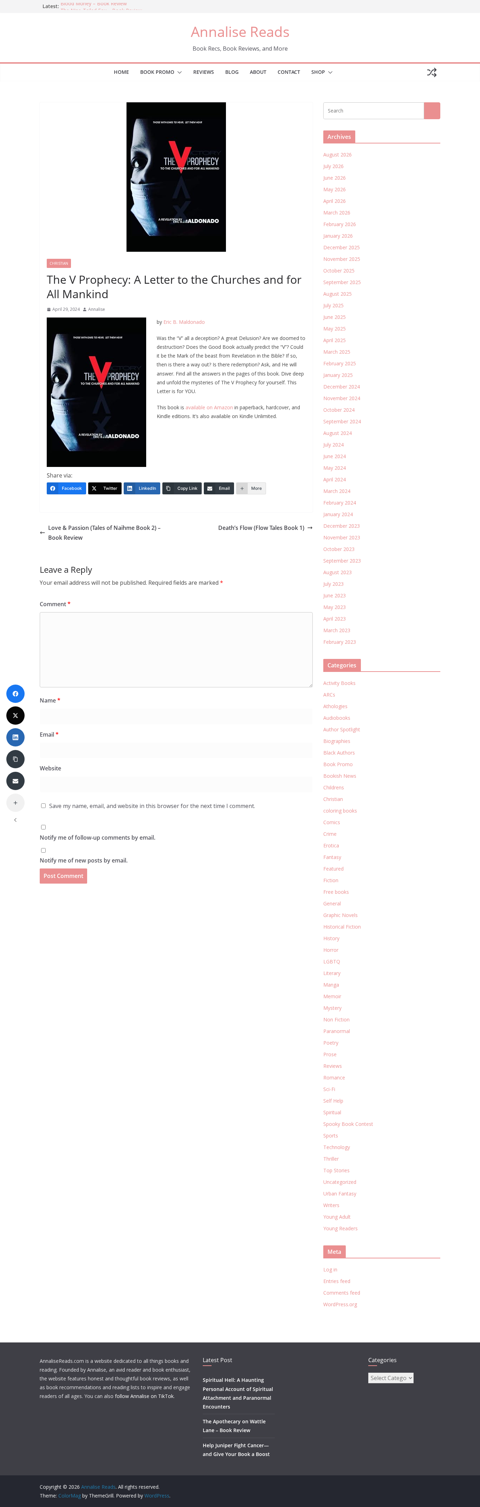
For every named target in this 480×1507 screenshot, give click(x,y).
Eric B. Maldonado (184, 322)
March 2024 (336, 491)
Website (50, 768)
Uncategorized (339, 1182)
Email (49, 734)
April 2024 (334, 479)
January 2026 (338, 235)
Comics (331, 822)
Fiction (330, 880)
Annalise (96, 309)
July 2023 (333, 584)
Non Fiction (336, 1019)
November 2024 (341, 398)
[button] (178, 72)
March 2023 (336, 630)
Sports (330, 1135)
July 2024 (333, 444)
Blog (232, 72)
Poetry (330, 1042)
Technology (336, 1147)
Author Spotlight (341, 729)
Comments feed (341, 1292)
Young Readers (340, 1228)
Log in (330, 1269)
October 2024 (339, 409)
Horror (330, 950)
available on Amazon (209, 407)
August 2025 (337, 293)
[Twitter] (15, 715)
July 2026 (333, 166)
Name (50, 700)
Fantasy (332, 857)
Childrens (333, 787)
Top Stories (336, 1170)
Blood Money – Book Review (93, 6)
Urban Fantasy (339, 1193)
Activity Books (339, 683)
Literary (331, 973)
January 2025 (338, 375)
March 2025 (336, 351)
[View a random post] (431, 72)
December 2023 (341, 525)
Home (121, 72)
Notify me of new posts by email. (84, 860)
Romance (334, 1077)
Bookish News (339, 775)
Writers (331, 1205)
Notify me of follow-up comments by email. (97, 837)
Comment (55, 604)
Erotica (331, 845)
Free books (336, 892)
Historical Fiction (342, 926)
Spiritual (332, 1112)
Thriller (331, 1158)
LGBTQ (331, 961)
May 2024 (334, 467)
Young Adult (337, 1216)
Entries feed (336, 1281)
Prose (330, 1054)
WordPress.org (340, 1304)
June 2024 (334, 456)
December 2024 (341, 386)
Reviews (203, 72)
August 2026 (337, 154)
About (258, 72)
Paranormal (336, 1031)
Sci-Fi (329, 1089)
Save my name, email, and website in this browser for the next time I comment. (152, 806)
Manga (331, 984)
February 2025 (339, 363)
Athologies (335, 706)
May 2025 (334, 328)
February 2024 (339, 502)
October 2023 (339, 549)
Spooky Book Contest (348, 1124)
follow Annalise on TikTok (144, 1396)
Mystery (332, 1008)
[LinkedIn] (15, 737)
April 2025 (334, 340)
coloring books (340, 810)
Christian (59, 263)
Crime (330, 834)
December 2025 (341, 247)
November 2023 (341, 537)
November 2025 (341, 259)
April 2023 (334, 618)
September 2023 (342, 560)
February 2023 (339, 642)
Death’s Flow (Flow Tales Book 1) (261, 528)
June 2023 (334, 595)
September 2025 (342, 282)
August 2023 (337, 572)
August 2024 (337, 433)
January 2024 (338, 514)
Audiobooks (336, 717)
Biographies (336, 741)
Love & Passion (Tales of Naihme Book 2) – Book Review (104, 533)
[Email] (15, 781)
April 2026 (334, 201)
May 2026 (334, 189)
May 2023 (334, 607)
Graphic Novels (340, 915)
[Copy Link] (15, 759)
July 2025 (333, 305)
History (331, 938)
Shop (318, 72)
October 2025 (339, 270)
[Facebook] (15, 694)
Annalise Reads (240, 31)
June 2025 (334, 317)
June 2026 (334, 177)
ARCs (329, 694)
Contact (289, 72)
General (332, 903)
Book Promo (157, 72)
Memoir (332, 996)
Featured (333, 868)
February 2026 (339, 224)
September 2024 (342, 421)
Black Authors (339, 752)
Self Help (333, 1100)
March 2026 (336, 212)
